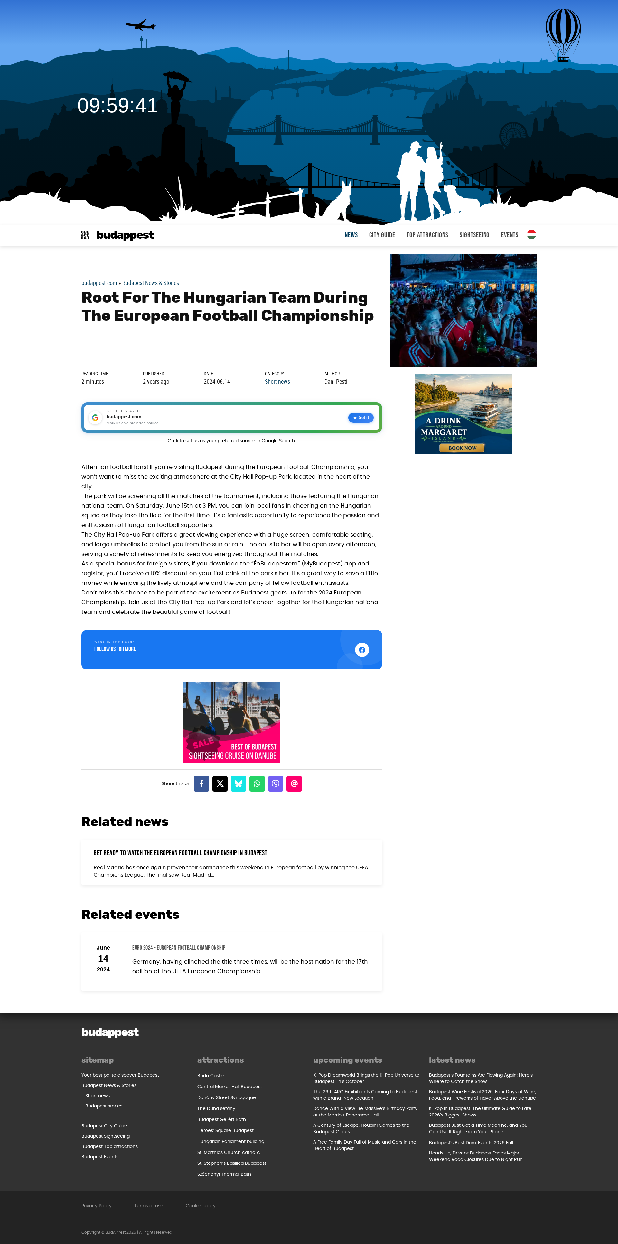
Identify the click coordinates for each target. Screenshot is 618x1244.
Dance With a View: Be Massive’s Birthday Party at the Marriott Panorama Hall (365, 1111)
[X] (220, 784)
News (351, 235)
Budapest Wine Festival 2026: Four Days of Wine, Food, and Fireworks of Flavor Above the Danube (482, 1095)
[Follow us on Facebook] (362, 650)
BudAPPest (125, 235)
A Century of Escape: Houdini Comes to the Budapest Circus (361, 1128)
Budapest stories (103, 1106)
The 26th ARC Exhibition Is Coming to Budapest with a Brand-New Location (365, 1095)
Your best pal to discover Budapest (120, 1075)
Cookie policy (201, 1206)
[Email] (294, 784)
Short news (277, 381)
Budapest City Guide (104, 1126)
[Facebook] (201, 784)
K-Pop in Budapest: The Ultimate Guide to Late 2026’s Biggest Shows (480, 1111)
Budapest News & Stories (150, 283)
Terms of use (148, 1206)
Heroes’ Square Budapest (225, 1130)
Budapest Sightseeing (105, 1136)
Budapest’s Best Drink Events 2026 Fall (471, 1143)
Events (510, 235)
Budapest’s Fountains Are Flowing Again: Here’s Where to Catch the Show (481, 1078)
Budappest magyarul (532, 234)
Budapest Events (99, 1157)
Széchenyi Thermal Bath (224, 1174)
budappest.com (99, 283)
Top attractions (427, 235)
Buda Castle (210, 1076)
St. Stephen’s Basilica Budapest (231, 1163)
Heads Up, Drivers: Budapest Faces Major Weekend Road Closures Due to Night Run (476, 1156)
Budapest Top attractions (109, 1146)
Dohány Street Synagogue (226, 1098)
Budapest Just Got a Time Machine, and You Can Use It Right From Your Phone (478, 1128)
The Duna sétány (216, 1108)
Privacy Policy (96, 1206)
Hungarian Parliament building (230, 1141)
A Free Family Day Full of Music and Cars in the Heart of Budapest (364, 1145)
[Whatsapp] (257, 784)
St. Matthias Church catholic (228, 1152)
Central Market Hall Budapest (229, 1087)
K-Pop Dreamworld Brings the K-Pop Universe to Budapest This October (366, 1078)
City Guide (382, 235)
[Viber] (276, 784)
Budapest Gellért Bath (221, 1119)
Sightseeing (475, 235)
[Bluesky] (238, 784)
